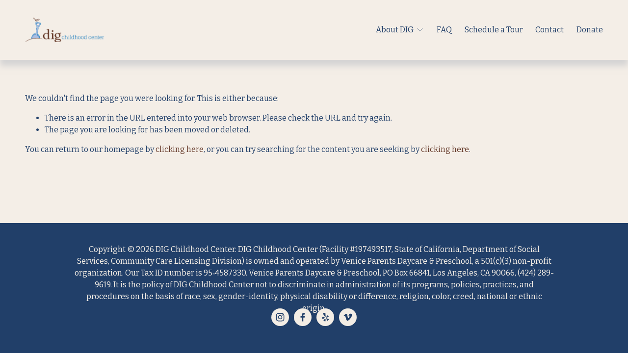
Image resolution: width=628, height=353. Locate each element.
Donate (589, 29)
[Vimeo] (348, 317)
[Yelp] (325, 317)
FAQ (444, 29)
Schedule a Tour (494, 29)
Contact (549, 29)
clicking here (180, 149)
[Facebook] (303, 317)
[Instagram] (280, 317)
